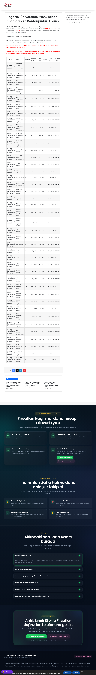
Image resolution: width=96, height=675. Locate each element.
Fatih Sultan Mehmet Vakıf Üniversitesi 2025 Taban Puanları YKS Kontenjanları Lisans (13, 384)
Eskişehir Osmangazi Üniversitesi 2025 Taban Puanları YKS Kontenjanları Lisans (51, 384)
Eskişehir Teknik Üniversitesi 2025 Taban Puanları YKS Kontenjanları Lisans (32, 384)
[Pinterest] (24, 370)
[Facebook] (13, 370)
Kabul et (67, 672)
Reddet (76, 672)
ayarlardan (49, 673)
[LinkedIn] (20, 370)
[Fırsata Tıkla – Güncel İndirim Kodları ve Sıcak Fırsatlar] (8, 5)
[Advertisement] (63, 4)
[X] (17, 370)
